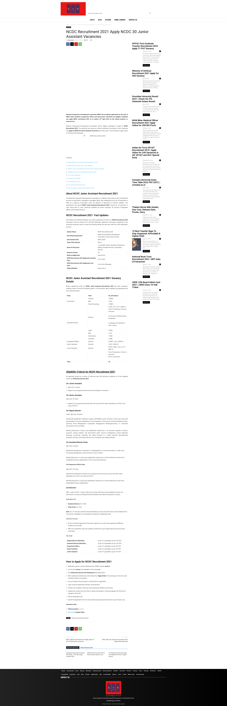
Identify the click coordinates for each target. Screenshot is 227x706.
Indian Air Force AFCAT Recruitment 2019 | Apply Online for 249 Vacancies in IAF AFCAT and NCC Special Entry (145, 152)
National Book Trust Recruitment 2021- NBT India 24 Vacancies (146, 259)
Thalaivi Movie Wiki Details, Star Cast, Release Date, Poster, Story (145, 209)
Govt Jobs (73, 24)
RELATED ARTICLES (72, 647)
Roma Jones (71, 40)
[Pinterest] (76, 44)
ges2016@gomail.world (113, 696)
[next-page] (70, 660)
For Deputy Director (74, 181)
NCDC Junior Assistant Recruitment (80, 618)
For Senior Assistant (74, 178)
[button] (150, 13)
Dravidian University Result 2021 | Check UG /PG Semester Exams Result (145, 99)
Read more (146, 65)
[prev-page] (67, 660)
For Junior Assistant (74, 175)
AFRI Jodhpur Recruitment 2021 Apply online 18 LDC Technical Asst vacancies (80, 640)
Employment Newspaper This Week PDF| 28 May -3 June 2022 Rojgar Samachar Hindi (75, 654)
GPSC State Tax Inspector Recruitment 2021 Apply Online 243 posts (115, 640)
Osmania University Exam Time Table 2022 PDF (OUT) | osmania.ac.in (146, 182)
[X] (72, 44)
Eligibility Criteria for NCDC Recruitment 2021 (82, 172)
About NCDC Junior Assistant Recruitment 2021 (83, 162)
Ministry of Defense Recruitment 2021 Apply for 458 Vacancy (145, 73)
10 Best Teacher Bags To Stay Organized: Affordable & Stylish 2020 (146, 233)
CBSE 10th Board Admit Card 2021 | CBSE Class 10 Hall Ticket (146, 285)
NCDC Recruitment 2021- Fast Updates (80, 165)
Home (67, 24)
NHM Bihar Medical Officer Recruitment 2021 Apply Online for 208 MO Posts (145, 123)
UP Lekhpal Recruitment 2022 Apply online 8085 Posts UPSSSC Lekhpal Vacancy (118, 654)
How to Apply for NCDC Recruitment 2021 (81, 188)
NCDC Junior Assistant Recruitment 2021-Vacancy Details (86, 169)
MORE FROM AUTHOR (86, 647)
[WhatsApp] (80, 44)
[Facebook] (68, 44)
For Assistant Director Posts (77, 185)
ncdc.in (81, 609)
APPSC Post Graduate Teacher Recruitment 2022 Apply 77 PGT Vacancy (145, 46)
